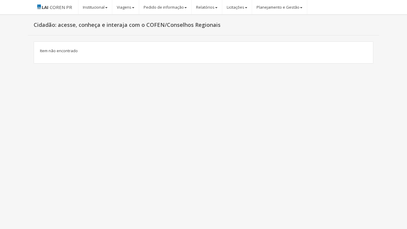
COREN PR (57, 7)
